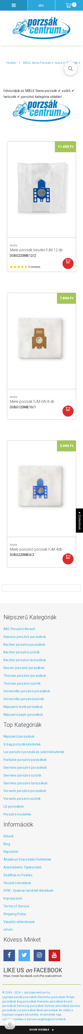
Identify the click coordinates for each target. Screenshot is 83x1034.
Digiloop (7, 1014)
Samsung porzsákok (30, 1006)
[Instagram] (39, 955)
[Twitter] (24, 955)
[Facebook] (9, 955)
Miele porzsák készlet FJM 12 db (36, 252)
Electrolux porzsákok (51, 997)
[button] (70, 68)
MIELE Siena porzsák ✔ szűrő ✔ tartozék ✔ (52, 62)
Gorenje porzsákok (57, 1006)
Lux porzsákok (26, 1010)
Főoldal (11, 62)
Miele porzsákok (47, 1010)
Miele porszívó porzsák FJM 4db (36, 551)
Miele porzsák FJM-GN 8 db (32, 404)
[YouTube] (54, 955)
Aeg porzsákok (27, 1001)
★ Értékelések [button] (79, 520)
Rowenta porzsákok (50, 1001)
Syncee (31, 1019)
